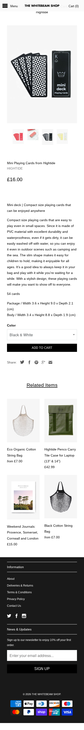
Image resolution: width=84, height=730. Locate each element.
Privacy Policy (16, 599)
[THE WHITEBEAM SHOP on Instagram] (24, 616)
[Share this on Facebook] (28, 362)
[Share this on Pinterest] (35, 362)
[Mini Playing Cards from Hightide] (42, 74)
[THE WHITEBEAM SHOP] (42, 5)
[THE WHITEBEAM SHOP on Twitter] (9, 616)
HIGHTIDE (15, 168)
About (10, 578)
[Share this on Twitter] (21, 362)
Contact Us (14, 605)
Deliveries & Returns (20, 585)
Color (11, 325)
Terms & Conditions (19, 592)
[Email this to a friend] (49, 362)
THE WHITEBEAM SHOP (46, 694)
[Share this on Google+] (42, 362)
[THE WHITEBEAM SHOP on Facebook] (16, 616)
